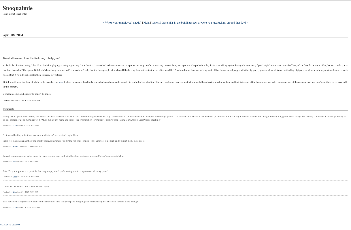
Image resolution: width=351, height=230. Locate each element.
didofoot (16, 146)
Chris (15, 125)
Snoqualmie (18, 7)
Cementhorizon (10, 224)
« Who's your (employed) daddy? (122, 22)
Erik (14, 161)
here (61, 81)
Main (147, 22)
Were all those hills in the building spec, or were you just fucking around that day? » (200, 22)
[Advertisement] (69, 47)
